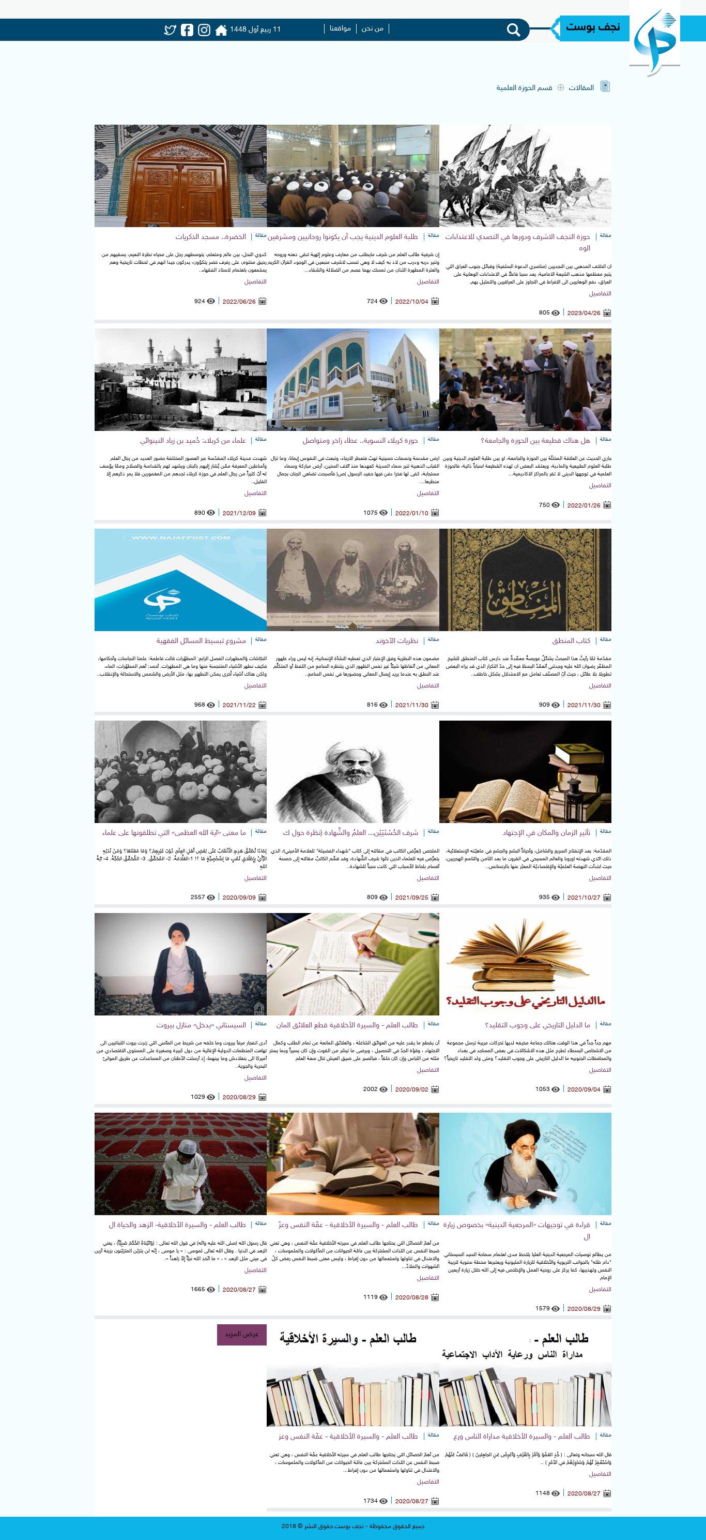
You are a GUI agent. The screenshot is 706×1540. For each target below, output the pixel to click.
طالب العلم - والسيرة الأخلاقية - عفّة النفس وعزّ (348, 1225)
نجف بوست (593, 27)
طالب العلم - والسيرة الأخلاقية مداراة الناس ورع (522, 1436)
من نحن (372, 28)
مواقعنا (340, 28)
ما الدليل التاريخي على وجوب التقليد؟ (537, 1025)
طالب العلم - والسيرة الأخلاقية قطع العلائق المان (347, 1025)
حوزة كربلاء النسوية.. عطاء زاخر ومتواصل (360, 441)
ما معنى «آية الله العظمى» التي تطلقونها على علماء (174, 833)
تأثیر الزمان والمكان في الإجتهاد (546, 833)
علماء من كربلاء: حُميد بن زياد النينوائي (193, 441)
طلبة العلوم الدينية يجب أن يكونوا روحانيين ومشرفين (343, 237)
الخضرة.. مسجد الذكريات (211, 237)
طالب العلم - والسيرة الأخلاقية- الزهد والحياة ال (177, 1225)
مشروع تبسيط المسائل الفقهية (201, 641)
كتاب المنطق (571, 641)
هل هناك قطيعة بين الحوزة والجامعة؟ (535, 441)
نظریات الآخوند (397, 641)
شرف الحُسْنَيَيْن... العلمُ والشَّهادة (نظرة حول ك (350, 833)
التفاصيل (600, 293)
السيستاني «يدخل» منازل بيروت (201, 1025)
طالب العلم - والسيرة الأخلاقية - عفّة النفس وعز (348, 1436)
